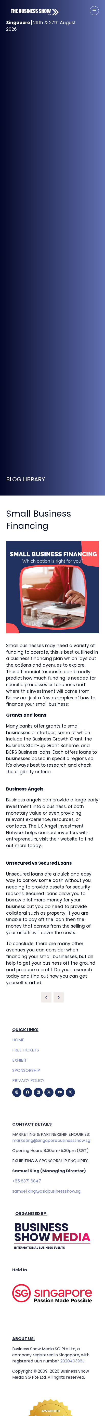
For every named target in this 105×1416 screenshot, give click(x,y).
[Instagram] (16, 1092)
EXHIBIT (19, 1060)
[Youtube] (59, 1092)
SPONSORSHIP (26, 1070)
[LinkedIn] (38, 1092)
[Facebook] (27, 1092)
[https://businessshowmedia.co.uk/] (52, 1250)
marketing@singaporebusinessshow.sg (51, 1140)
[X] (49, 1092)
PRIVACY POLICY (28, 1080)
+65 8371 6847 (26, 1181)
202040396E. (72, 1361)
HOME (18, 1040)
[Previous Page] (46, 997)
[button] (94, 10)
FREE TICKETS (25, 1050)
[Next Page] (59, 997)
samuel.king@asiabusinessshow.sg (46, 1191)
